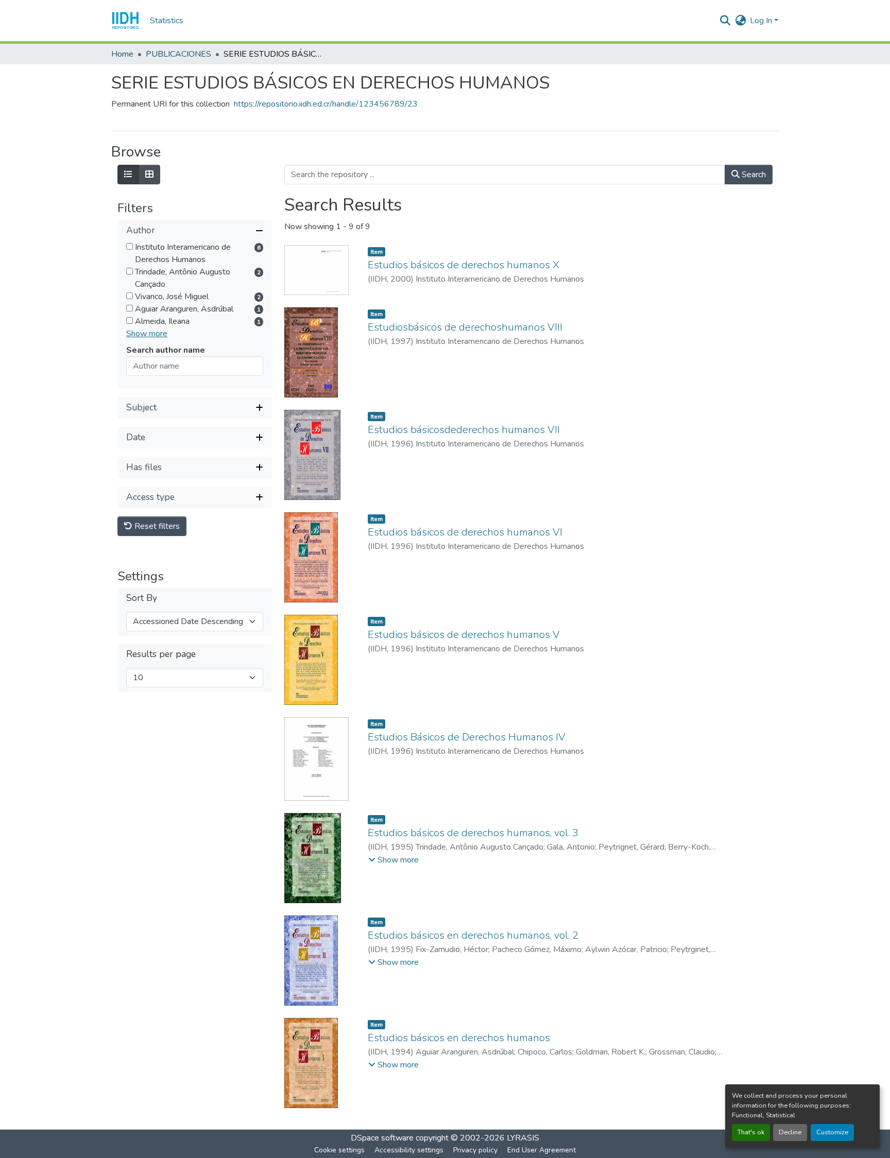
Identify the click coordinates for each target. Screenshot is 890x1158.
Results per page (161, 654)
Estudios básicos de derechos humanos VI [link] (465, 532)
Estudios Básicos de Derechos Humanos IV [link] (467, 737)
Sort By (141, 598)
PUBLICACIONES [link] (178, 54)
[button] (125, 20)
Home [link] (122, 54)
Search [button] (753, 174)
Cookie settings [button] (339, 1150)
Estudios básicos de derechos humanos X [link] (463, 265)
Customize (832, 1132)
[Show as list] (128, 174)
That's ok (751, 1132)
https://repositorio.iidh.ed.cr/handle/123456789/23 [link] (326, 104)
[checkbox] (129, 246)
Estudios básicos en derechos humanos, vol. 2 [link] (473, 935)
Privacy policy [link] (475, 1150)
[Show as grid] (149, 174)
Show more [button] (146, 333)
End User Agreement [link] (541, 1150)
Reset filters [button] (156, 526)
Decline (790, 1132)
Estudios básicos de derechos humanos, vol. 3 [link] (473, 833)
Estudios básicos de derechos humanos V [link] (464, 635)
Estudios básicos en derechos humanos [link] (459, 1038)
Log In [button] (762, 20)
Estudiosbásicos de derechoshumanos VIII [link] (465, 327)
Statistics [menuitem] (166, 20)
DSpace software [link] (382, 1138)
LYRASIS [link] (523, 1138)
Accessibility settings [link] (408, 1150)
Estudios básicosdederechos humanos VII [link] (464, 430)
